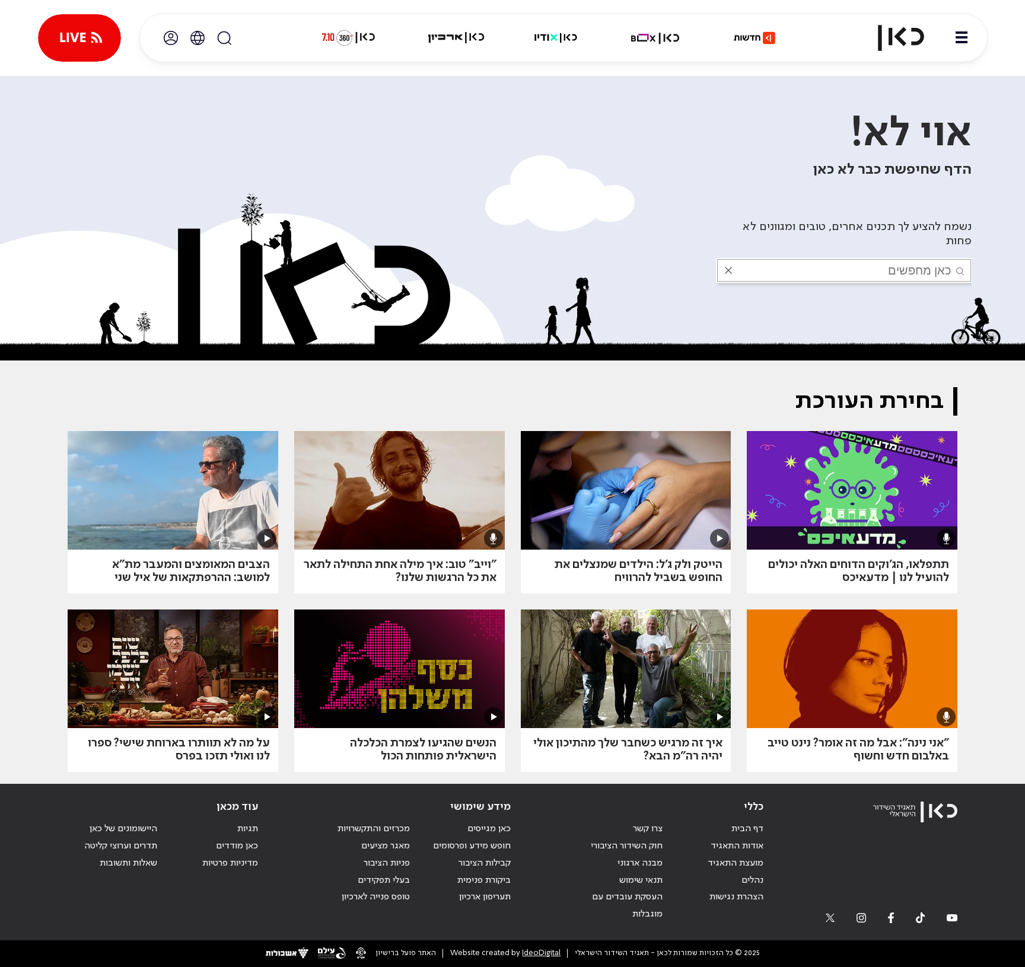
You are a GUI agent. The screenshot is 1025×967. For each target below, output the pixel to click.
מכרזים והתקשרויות (374, 829)
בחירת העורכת (869, 401)
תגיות (247, 829)
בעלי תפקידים (384, 880)
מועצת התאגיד (735, 863)
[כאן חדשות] (754, 38)
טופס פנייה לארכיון (376, 897)
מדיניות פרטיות (230, 863)
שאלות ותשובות (128, 863)
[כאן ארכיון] (456, 38)
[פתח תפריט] (962, 38)
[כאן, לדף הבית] (891, 38)
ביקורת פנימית (484, 880)
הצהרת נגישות (736, 897)
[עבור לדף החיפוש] (224, 38)
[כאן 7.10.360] (348, 38)
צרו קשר (648, 829)
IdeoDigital (541, 953)
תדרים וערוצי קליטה (120, 846)
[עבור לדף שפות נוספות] (197, 38)
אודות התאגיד (737, 846)
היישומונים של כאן (123, 829)
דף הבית (747, 829)
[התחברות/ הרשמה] (171, 38)
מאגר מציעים (385, 846)
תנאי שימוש (641, 880)
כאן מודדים (237, 846)
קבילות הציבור (485, 863)
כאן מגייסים (489, 829)
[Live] (79, 38)
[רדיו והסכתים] (556, 38)
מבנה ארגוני (640, 863)
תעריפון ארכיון (485, 897)
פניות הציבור (387, 863)
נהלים (752, 880)
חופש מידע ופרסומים (472, 846)
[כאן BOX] (655, 38)
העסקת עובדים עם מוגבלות (627, 905)
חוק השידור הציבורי (627, 846)
